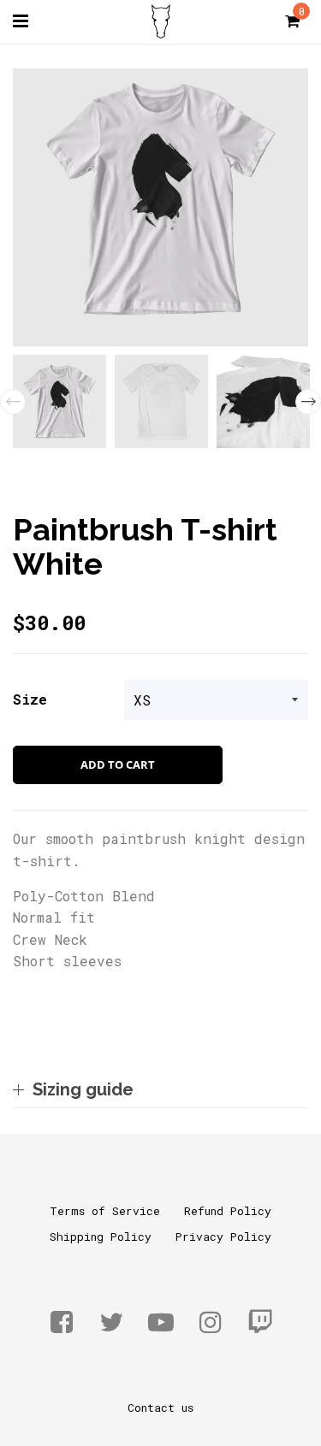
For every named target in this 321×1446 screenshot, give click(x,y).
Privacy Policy (223, 1236)
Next (308, 402)
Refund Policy (227, 1211)
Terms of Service (105, 1211)
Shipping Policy (101, 1236)
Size (30, 699)
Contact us (160, 1407)
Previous (13, 402)
